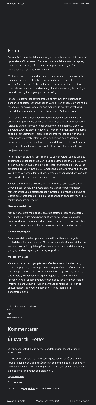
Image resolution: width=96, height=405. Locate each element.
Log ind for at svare (16, 377)
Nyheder (32, 306)
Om (87, 3)
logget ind (29, 388)
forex (9, 317)
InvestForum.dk (16, 3)
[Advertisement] (48, 27)
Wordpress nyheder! (47, 400)
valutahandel (17, 317)
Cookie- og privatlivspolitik (73, 3)
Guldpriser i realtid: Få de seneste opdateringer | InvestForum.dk (44, 348)
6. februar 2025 (14, 352)
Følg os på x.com (79, 400)
